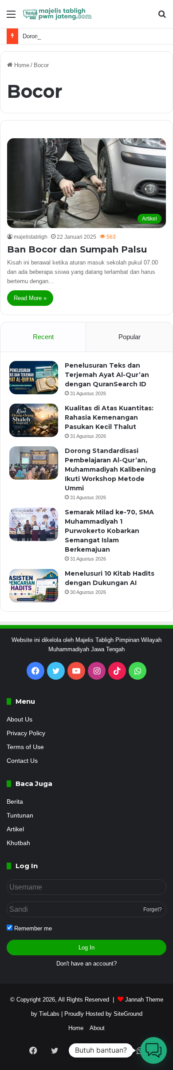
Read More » (30, 298)
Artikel (15, 829)
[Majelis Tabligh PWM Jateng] (57, 14)
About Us (19, 719)
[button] (153, 1050)
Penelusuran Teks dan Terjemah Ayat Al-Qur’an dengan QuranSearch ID (107, 374)
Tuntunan (20, 815)
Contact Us (22, 760)
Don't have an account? (86, 963)
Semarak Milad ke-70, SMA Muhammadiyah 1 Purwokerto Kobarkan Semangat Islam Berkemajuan (109, 530)
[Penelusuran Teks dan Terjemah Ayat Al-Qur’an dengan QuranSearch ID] (33, 377)
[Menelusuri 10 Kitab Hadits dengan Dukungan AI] (33, 585)
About (97, 1028)
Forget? (152, 909)
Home (20, 65)
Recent (43, 337)
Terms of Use (25, 747)
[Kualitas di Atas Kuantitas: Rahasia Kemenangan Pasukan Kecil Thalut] (33, 420)
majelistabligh (30, 237)
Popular (129, 337)
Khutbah (18, 843)
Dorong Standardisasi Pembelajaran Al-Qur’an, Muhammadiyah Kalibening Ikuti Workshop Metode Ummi (110, 469)
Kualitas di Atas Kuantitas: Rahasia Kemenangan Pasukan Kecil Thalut (109, 417)
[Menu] (11, 18)
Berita (15, 801)
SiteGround (128, 1013)
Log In (86, 947)
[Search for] (161, 18)
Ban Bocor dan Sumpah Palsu (77, 249)
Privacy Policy (26, 733)
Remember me (32, 928)
